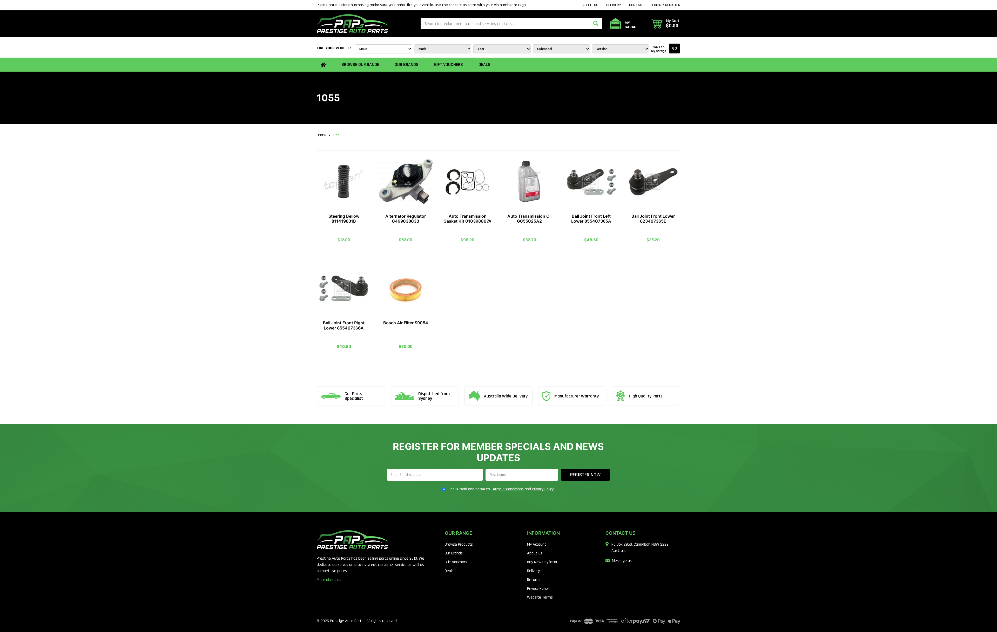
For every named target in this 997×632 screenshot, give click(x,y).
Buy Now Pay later (542, 562)
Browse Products (459, 544)
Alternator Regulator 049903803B (405, 219)
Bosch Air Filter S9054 (405, 322)
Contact (636, 5)
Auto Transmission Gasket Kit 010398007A (467, 219)
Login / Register (666, 5)
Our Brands (454, 553)
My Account (536, 544)
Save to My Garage (658, 49)
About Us (590, 5)
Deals (484, 64)
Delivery (613, 5)
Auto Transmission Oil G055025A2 (529, 219)
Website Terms (540, 597)
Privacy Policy (543, 489)
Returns (533, 579)
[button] (665, 24)
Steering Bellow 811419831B (343, 219)
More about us (329, 579)
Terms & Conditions (507, 489)
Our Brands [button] (407, 64)
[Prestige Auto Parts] (352, 23)
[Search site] (595, 23)
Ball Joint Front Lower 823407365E (653, 219)
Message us (622, 561)
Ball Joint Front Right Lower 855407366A (344, 325)
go (674, 48)
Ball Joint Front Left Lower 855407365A (591, 219)
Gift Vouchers (448, 64)
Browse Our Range (360, 64)
